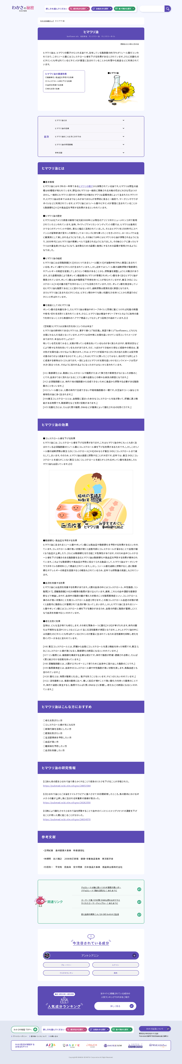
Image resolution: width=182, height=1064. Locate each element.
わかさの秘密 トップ (47, 21)
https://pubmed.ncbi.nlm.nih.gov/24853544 (67, 785)
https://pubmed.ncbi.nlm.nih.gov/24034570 (67, 819)
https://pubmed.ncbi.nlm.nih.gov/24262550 (67, 802)
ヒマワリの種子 (86, 186)
